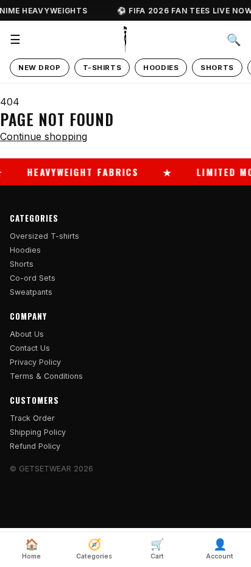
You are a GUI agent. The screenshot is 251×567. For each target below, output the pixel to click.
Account (219, 549)
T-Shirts (102, 67)
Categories (94, 549)
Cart (157, 549)
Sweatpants (31, 292)
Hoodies (161, 67)
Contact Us (30, 348)
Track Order (32, 418)
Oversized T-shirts (44, 236)
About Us (27, 334)
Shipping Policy (38, 432)
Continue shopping (43, 136)
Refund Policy (35, 446)
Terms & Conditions (46, 376)
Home (31, 549)
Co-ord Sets (32, 278)
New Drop (39, 67)
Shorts (216, 67)
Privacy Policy (35, 362)
